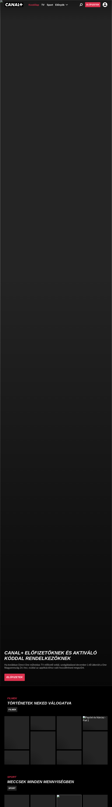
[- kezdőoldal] (14, 4)
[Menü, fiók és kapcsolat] (105, 4)
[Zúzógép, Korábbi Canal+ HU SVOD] (42, 723)
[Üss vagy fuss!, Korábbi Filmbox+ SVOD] (95, 748)
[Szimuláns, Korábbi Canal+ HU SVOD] (16, 732)
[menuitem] (33, 4)
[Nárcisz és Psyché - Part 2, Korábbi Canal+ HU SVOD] (69, 758)
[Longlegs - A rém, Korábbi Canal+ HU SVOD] (16, 758)
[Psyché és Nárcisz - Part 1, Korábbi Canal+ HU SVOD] (95, 723)
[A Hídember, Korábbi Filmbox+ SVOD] (42, 748)
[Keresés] (81, 4)
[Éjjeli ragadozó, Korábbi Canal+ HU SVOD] (69, 732)
